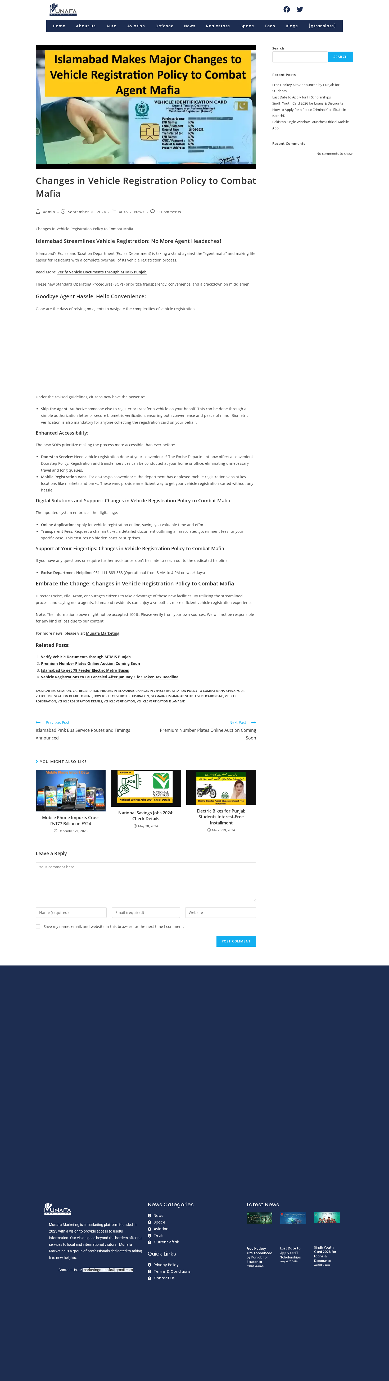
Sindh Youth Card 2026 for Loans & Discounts (307, 103)
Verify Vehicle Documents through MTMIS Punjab (86, 656)
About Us (86, 26)
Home (59, 26)
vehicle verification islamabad (161, 701)
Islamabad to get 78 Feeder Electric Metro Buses (85, 670)
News (190, 26)
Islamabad (159, 696)
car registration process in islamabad (103, 691)
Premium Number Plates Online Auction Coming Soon (90, 663)
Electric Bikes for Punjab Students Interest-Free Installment (221, 817)
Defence (165, 26)
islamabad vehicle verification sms (195, 696)
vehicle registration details (80, 701)
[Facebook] (286, 9)
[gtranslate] (322, 26)
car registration (57, 691)
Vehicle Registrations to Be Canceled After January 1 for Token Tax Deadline (109, 676)
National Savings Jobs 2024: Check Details (145, 816)
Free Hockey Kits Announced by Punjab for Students (259, 1255)
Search (278, 48)
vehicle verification (119, 701)
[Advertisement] (146, 354)
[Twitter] (299, 9)
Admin (49, 211)
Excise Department (133, 253)
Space (247, 26)
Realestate (218, 26)
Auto (111, 26)
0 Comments (169, 211)
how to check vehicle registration (121, 696)
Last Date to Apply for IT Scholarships (301, 97)
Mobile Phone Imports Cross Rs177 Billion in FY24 (70, 820)
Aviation (136, 26)
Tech (270, 26)
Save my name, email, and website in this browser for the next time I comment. (114, 926)
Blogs (292, 26)
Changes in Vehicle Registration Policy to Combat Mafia (180, 691)
